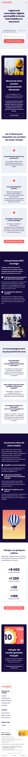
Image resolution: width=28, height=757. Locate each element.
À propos (3, 696)
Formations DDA (5, 703)
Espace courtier (5, 715)
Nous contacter (5, 717)
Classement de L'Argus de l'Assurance (14, 667)
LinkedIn (3, 725)
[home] (6, 2)
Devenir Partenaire (6, 700)
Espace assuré (5, 713)
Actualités (4, 705)
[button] (26, 2)
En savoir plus (14, 115)
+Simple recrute (5, 698)
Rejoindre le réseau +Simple (14, 241)
